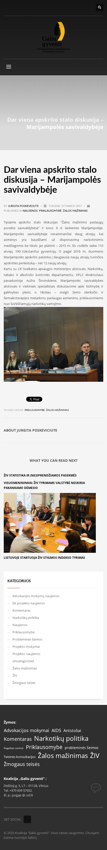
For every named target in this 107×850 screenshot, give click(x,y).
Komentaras (21, 610)
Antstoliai (72, 730)
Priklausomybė (50, 210)
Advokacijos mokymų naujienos (35, 596)
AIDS (56, 730)
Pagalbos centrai (14, 748)
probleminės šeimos (82, 748)
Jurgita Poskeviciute (23, 206)
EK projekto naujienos (28, 603)
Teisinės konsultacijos (20, 757)
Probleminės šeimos (27, 639)
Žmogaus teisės (23, 682)
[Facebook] (27, 819)
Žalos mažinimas (75, 210)
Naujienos (30, 210)
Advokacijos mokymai (26, 730)
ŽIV (14, 675)
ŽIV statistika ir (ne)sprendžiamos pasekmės (40, 475)
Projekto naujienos (26, 654)
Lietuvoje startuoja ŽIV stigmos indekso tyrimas (44, 558)
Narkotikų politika (25, 617)
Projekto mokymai (26, 646)
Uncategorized (23, 661)
